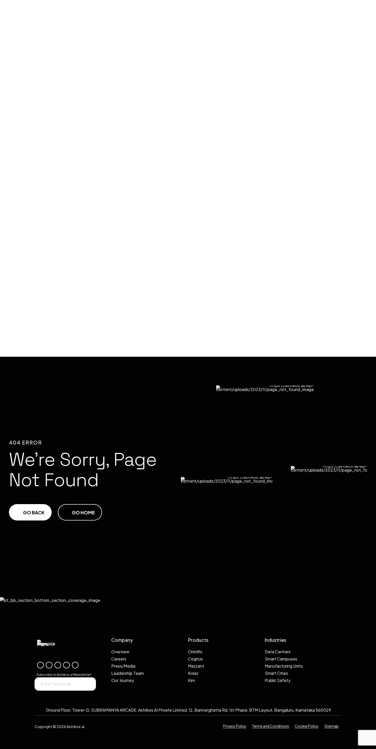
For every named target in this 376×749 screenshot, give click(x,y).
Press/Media (123, 666)
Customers (32, 322)
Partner (28, 252)
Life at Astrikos (36, 284)
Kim (22, 188)
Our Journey (33, 303)
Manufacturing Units (43, 213)
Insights (28, 239)
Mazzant (29, 182)
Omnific (28, 163)
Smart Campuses (37, 207)
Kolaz (26, 175)
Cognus (28, 169)
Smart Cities (33, 220)
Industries (23, 195)
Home (17, 143)
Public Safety (34, 226)
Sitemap (331, 725)
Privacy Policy (234, 725)
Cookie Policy (306, 725)
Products (22, 156)
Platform (22, 150)
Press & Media (34, 290)
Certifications (35, 258)
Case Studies (33, 245)
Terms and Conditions (270, 725)
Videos (27, 265)
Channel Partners (39, 309)
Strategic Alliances (41, 316)
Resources (23, 233)
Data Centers (34, 201)
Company (21, 271)
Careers (118, 658)
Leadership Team (37, 297)
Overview (30, 277)
